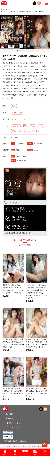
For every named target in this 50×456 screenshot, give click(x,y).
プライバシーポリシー (14, 427)
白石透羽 (29, 301)
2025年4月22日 (17, 113)
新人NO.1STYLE (18, 119)
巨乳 (24, 126)
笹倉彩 (14, 106)
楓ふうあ (6, 399)
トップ (3, 9)
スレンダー (16, 126)
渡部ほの (29, 350)
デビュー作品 (16, 131)
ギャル (32, 126)
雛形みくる (30, 399)
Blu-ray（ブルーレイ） (33, 131)
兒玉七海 (6, 350)
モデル (41, 126)
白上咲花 (6, 296)
